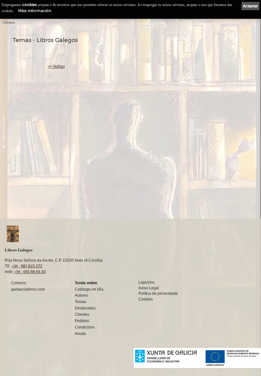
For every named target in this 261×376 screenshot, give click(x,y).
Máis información (34, 10)
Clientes (82, 314)
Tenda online (86, 283)
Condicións (85, 327)
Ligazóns (146, 282)
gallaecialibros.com (28, 289)
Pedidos (82, 321)
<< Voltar (56, 66)
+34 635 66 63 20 (30, 271)
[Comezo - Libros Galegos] (104, 234)
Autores (81, 295)
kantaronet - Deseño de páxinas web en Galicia (226, 372)
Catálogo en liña (89, 289)
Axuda (80, 333)
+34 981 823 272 (27, 266)
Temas (80, 302)
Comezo (9, 22)
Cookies (145, 299)
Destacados (85, 308)
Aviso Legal (148, 288)
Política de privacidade (158, 293)
